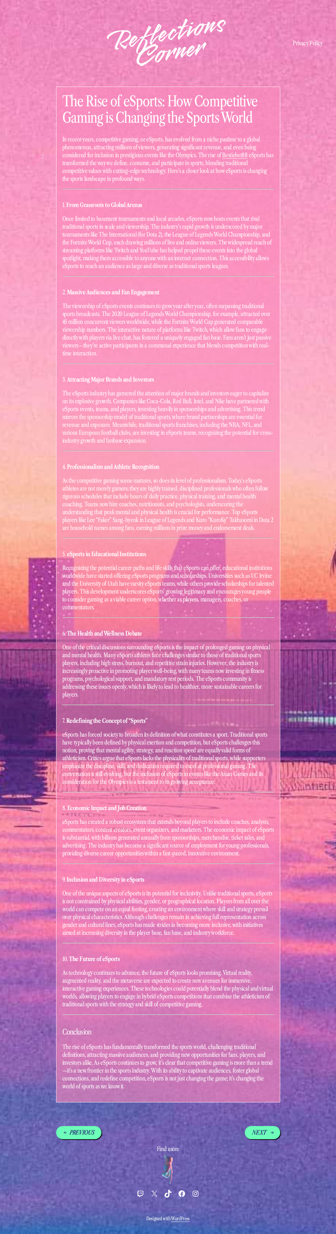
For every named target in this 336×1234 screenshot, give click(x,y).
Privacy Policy (308, 43)
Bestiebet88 (234, 155)
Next (259, 1132)
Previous (82, 1132)
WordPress (180, 1219)
